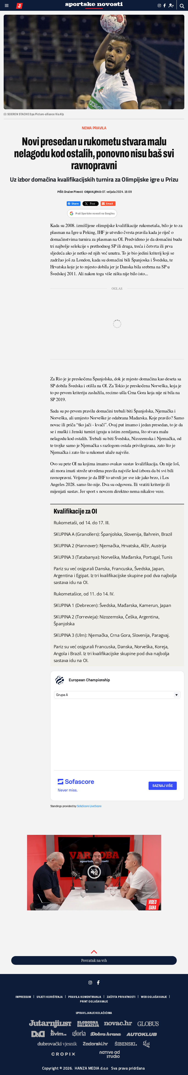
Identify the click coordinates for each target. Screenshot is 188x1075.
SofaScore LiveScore (89, 806)
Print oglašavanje (94, 1001)
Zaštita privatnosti (121, 997)
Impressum (23, 997)
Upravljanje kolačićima (94, 1013)
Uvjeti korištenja (50, 997)
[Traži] (182, 6)
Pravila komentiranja (84, 997)
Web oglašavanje (154, 997)
